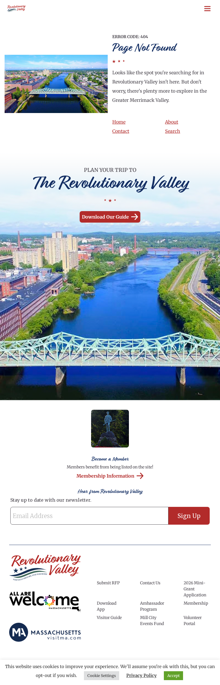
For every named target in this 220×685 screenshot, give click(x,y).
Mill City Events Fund (152, 620)
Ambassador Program (152, 606)
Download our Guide (105, 217)
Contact (120, 131)
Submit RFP (108, 582)
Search (172, 131)
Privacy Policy (141, 675)
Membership (196, 603)
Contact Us (150, 582)
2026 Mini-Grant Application (195, 589)
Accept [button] (173, 675)
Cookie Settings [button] (101, 675)
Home (118, 122)
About (171, 122)
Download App (106, 606)
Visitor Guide (109, 617)
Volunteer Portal (193, 620)
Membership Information (105, 476)
